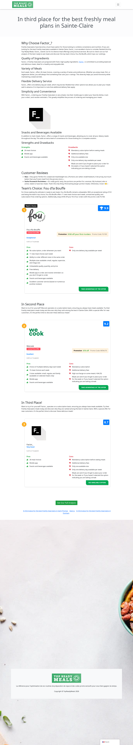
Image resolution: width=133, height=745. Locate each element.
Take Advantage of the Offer (93, 289)
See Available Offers (97, 483)
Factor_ (81, 62)
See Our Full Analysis (66, 502)
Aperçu (72, 511)
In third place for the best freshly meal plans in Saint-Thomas (45, 511)
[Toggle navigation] (118, 5)
